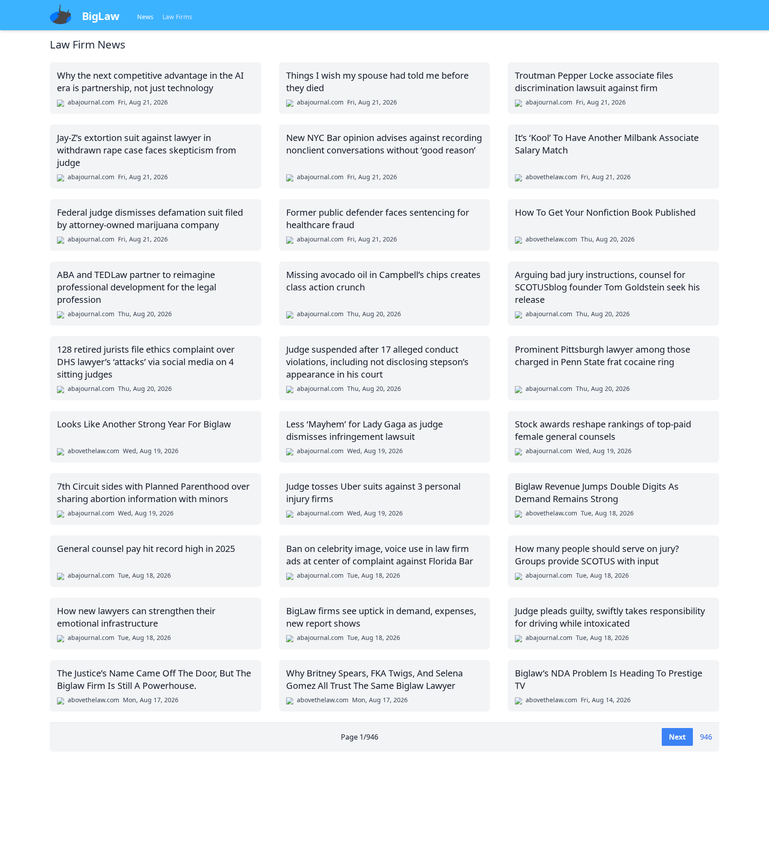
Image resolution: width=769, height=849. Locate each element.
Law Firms (177, 16)
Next (677, 737)
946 (706, 737)
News (145, 16)
